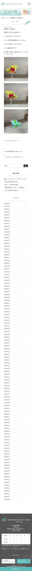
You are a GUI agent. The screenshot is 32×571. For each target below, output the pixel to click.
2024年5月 (7, 280)
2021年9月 (7, 371)
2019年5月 (7, 451)
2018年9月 (7, 473)
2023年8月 (7, 306)
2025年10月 (7, 232)
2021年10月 (7, 368)
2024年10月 (7, 266)
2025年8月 (7, 237)
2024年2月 (7, 289)
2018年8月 (7, 476)
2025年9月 (7, 235)
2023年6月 (7, 311)
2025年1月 (7, 257)
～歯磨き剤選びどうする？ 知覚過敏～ (14, 187)
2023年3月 (7, 320)
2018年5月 (7, 485)
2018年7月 (7, 479)
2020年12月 (7, 397)
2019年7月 (7, 445)
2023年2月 (7, 323)
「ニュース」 (18, 548)
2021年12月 (7, 363)
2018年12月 (7, 465)
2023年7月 (7, 308)
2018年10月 (7, 471)
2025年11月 (7, 229)
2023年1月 (7, 326)
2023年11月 (7, 297)
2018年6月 (7, 482)
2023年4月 (7, 317)
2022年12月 (7, 328)
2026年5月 (7, 212)
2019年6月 (7, 448)
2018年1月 (7, 496)
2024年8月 (7, 272)
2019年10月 (7, 436)
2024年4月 (7, 283)
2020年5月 (7, 417)
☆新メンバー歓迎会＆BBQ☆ (11, 184)
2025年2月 (7, 254)
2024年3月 (7, 286)
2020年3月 (7, 422)
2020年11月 (7, 399)
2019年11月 (7, 434)
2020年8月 (7, 408)
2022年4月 (7, 351)
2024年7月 (7, 274)
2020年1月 (7, 428)
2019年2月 (7, 459)
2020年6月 (7, 414)
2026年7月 (7, 206)
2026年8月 (7, 203)
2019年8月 (7, 442)
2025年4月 (7, 249)
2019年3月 (7, 456)
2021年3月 (7, 388)
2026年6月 (7, 209)
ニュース (7, 18)
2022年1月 (7, 360)
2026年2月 (7, 220)
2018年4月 (7, 488)
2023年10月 (7, 300)
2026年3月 (7, 217)
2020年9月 (7, 405)
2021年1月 (7, 394)
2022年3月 (7, 354)
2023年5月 (7, 314)
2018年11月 (7, 468)
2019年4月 (7, 454)
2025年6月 (7, 243)
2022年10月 (7, 334)
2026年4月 (7, 215)
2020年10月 (7, 402)
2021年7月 (7, 377)
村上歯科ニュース (15, 140)
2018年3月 (7, 491)
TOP (3, 18)
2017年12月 (7, 499)
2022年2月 (7, 357)
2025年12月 (7, 226)
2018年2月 (7, 493)
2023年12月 (7, 294)
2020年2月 (7, 425)
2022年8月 (7, 340)
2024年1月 (7, 291)
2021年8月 (7, 374)
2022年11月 (7, 331)
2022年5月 (7, 348)
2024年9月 (7, 269)
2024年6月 (7, 277)
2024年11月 (7, 263)
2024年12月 (7, 260)
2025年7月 (7, 240)
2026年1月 (7, 223)
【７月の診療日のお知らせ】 (11, 190)
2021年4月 (7, 385)
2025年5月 (7, 246)
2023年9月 (7, 303)
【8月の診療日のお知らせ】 (11, 181)
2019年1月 (7, 462)
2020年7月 (7, 411)
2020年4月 (7, 419)
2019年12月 (7, 431)
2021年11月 (7, 365)
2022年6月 (7, 345)
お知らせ (8, 140)
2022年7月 (7, 343)
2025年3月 (7, 252)
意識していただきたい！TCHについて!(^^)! (15, 179)
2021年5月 (7, 382)
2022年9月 (7, 337)
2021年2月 (7, 391)
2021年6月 (7, 380)
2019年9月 (7, 439)
